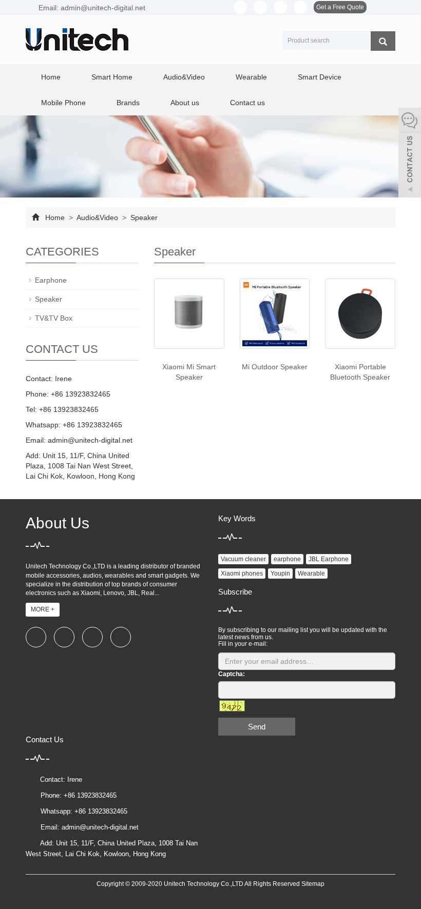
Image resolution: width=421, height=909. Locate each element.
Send (256, 726)
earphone (287, 559)
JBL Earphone (329, 559)
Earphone (51, 280)
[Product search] (383, 41)
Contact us (247, 102)
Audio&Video (184, 77)
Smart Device (319, 77)
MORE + (42, 609)
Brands (128, 102)
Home (51, 77)
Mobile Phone (63, 102)
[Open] (409, 154)
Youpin (280, 573)
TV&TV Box (53, 318)
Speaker (143, 217)
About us (184, 102)
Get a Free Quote (340, 7)
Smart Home (111, 77)
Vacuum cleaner (243, 559)
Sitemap (312, 883)
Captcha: (231, 674)
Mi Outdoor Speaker (275, 367)
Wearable (251, 77)
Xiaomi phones (242, 573)
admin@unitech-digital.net (90, 440)
